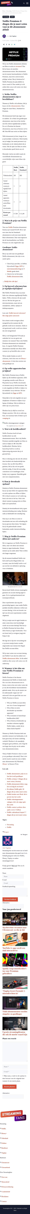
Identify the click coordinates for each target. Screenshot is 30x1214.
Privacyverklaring (7, 1187)
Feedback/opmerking (8, 886)
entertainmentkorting (14, 269)
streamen (18, 66)
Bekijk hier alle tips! (11, 281)
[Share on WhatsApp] (11, 44)
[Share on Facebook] (6, 44)
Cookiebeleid (6, 1192)
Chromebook (6, 1167)
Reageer (6, 832)
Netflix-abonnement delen (10, 658)
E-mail (4, 880)
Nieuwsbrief (5, 1182)
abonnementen (16, 106)
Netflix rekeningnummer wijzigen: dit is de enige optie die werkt (16, 802)
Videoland (5, 1138)
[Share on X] (9, 44)
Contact (4, 1201)
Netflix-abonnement (13, 276)
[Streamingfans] (7, 3)
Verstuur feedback (10, 899)
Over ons (4, 1177)
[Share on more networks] (3, 44)
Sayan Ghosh (19, 425)
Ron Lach (18, 586)
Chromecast (5, 1162)
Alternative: (6, 903)
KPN (21, 266)
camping (5, 418)
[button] (23, 3)
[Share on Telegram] (14, 44)
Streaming (8, 11)
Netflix (12, 17)
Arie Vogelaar (13, 36)
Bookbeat (5, 1148)
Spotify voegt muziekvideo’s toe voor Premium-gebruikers (14, 971)
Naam (4, 873)
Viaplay (4, 1153)
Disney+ (5, 764)
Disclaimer (5, 1196)
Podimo (4, 1143)
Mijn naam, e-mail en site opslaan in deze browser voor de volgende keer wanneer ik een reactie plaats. (14, 1078)
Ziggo (17, 266)
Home (3, 11)
